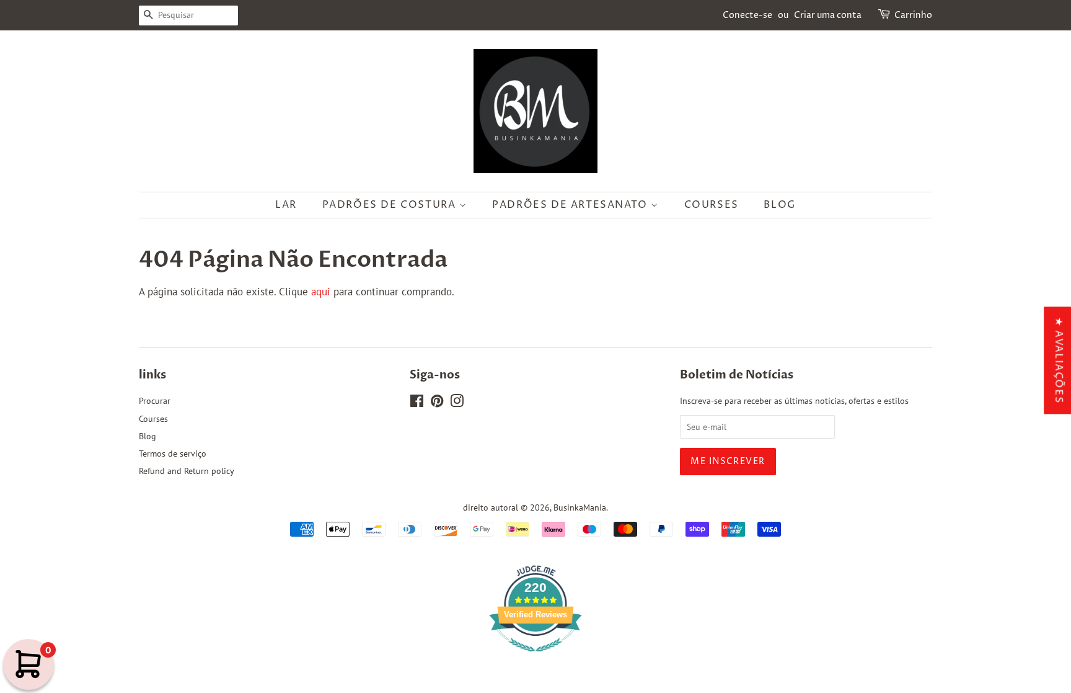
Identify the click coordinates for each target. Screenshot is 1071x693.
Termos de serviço (172, 453)
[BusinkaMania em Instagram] (457, 403)
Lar (286, 205)
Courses (711, 205)
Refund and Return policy (186, 470)
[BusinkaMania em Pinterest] (437, 403)
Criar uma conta (828, 15)
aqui (320, 291)
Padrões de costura (390, 205)
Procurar (154, 400)
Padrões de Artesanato (571, 205)
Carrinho (913, 15)
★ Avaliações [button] (1058, 360)
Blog (779, 205)
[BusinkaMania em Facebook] (417, 403)
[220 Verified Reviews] (535, 657)
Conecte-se (747, 15)
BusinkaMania (579, 507)
